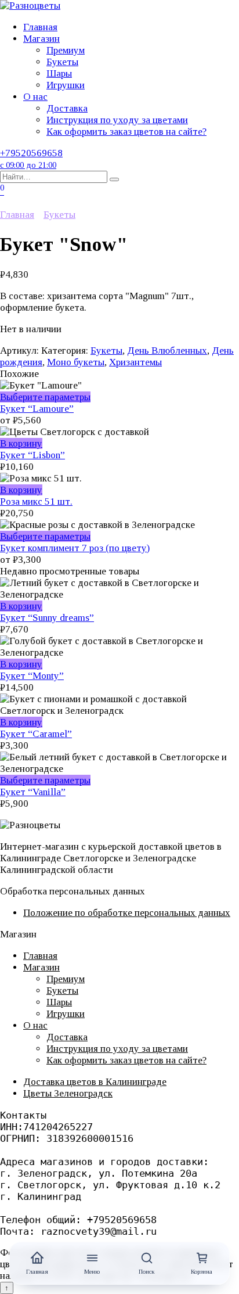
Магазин (41, 38)
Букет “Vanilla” (33, 791)
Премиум (65, 50)
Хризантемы (135, 362)
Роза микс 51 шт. (36, 501)
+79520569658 (31, 159)
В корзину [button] (21, 443)
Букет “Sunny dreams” (47, 617)
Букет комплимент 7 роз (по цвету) (75, 547)
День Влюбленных (167, 350)
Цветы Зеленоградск (68, 1093)
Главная (40, 27)
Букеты (62, 61)
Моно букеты (75, 362)
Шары (59, 73)
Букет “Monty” (32, 675)
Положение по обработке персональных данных (126, 912)
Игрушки (65, 85)
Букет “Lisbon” (32, 455)
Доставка (67, 108)
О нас (35, 96)
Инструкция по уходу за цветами (117, 119)
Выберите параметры (45, 396)
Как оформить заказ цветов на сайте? (126, 131)
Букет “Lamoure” (37, 408)
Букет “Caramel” (36, 733)
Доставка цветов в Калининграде (94, 1081)
